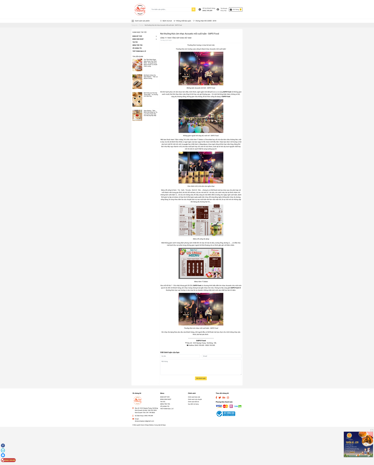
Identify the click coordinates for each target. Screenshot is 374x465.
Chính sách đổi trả (193, 401)
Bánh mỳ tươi (167, 21)
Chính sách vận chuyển (195, 399)
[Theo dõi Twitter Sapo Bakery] (220, 397)
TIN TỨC (135, 42)
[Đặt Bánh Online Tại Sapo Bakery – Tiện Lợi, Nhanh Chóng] (137, 81)
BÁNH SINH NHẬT (138, 39)
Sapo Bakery (150, 425)
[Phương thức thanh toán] (229, 406)
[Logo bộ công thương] (225, 414)
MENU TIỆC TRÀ (137, 45)
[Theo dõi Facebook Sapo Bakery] (216, 397)
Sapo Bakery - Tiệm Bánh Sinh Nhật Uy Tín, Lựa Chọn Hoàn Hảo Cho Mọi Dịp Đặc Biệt (150, 113)
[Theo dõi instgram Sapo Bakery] (228, 397)
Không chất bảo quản (183, 21)
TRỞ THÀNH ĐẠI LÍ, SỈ (139, 51)
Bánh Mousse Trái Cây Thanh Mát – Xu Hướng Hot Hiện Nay (151, 94)
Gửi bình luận (201, 378)
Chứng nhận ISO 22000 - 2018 (205, 21)
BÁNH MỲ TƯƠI (137, 36)
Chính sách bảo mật (194, 397)
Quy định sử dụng (193, 404)
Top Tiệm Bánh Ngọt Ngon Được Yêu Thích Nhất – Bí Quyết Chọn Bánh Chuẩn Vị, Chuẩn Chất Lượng (150, 63)
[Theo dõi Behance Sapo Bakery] (224, 397)
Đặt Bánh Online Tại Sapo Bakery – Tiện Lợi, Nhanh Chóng (151, 76)
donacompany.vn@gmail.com (144, 421)
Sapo (164, 425)
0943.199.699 (207, 10)
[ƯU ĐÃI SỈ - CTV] (358, 444)
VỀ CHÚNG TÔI (137, 48)
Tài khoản (224, 8)
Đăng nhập (223, 10)
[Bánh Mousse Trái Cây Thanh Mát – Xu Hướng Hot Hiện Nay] (137, 99)
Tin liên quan (137, 56)
